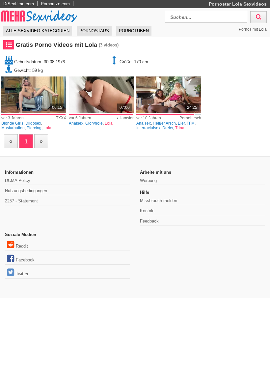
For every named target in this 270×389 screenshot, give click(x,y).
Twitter (22, 273)
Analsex (76, 123)
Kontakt (147, 210)
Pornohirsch (190, 118)
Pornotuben (134, 30)
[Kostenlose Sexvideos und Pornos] (39, 16)
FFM (191, 123)
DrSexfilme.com (18, 3)
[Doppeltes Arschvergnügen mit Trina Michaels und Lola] (168, 94)
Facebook (25, 259)
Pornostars (94, 30)
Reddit (22, 246)
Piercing (34, 128)
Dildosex (33, 123)
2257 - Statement (21, 200)
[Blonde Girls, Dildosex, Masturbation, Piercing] (33, 94)
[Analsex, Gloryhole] (101, 94)
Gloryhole (94, 123)
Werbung (148, 180)
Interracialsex (148, 128)
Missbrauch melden (158, 200)
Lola (47, 128)
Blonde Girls (12, 123)
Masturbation (13, 128)
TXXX (61, 118)
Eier (181, 123)
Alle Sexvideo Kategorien (37, 30)
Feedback (149, 221)
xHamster (125, 118)
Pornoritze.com (55, 3)
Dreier (167, 128)
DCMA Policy (17, 180)
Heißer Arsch (164, 123)
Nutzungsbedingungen (26, 190)
